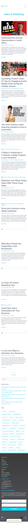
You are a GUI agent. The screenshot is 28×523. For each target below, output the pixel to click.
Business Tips (16, 414)
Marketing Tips (5, 436)
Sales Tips (4, 447)
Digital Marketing (5, 425)
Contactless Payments (6, 420)
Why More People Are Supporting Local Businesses (11, 246)
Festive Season (12, 428)
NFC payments (5, 439)
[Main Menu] (25, 6)
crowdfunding (21, 420)
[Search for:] (14, 379)
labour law (18, 431)
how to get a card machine (8, 431)
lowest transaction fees (20, 433)
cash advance (4, 417)
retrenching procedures (11, 444)
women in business (21, 450)
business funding (11, 411)
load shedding (4, 433)
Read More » (3, 57)
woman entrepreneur (11, 450)
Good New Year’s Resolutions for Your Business (10, 310)
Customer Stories (15, 422)
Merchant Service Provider (16, 436)
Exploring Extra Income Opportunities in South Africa (12, 40)
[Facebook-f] (23, 517)
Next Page (14, 374)
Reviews (20, 444)
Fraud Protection (21, 428)
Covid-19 (15, 420)
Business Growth (6, 414)
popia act (20, 442)
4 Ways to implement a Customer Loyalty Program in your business (13, 155)
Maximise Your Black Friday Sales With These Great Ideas (14, 183)
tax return (4, 450)
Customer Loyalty (5, 422)
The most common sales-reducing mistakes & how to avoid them (13, 127)
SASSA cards (11, 447)
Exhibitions (4, 428)
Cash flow (11, 417)
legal (23, 431)
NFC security (12, 439)
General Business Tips (5, 88)
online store (4, 442)
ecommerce (22, 425)
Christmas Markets (19, 417)
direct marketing (15, 425)
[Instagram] (21, 517)
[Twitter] (25, 517)
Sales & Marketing (5, 45)
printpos (3, 444)
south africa (18, 447)
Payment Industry (13, 442)
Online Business (20, 439)
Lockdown (12, 433)
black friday (4, 411)
